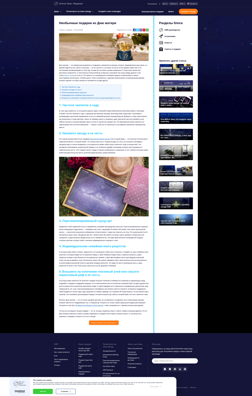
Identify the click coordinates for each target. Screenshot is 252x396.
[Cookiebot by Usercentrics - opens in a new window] (19, 391)
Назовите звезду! (188, 11)
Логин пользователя (135, 348)
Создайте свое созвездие (109, 11)
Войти (171, 11)
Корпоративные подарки (153, 11)
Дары (56, 11)
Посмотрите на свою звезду (78, 11)
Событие (173, 4)
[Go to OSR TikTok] (170, 369)
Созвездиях (132, 367)
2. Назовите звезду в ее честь (71, 90)
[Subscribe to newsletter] (195, 361)
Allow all (43, 391)
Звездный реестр (109, 351)
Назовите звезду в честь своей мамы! (103, 322)
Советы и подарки (65, 30)
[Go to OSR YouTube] (180, 369)
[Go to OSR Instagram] (165, 369)
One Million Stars (109, 366)
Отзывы (57, 365)
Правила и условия (180, 387)
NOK (181, 4)
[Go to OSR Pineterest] (185, 369)
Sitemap (193, 387)
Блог (164, 4)
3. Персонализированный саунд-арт (73, 92)
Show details (154, 386)
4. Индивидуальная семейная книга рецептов (77, 95)
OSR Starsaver (108, 370)
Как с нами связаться (62, 352)
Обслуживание (152, 4)
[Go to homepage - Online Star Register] (68, 4)
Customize (64, 391)
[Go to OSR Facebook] (175, 369)
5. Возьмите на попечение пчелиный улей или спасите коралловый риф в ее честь (90, 98)
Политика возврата (135, 364)
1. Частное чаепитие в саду (70, 87)
